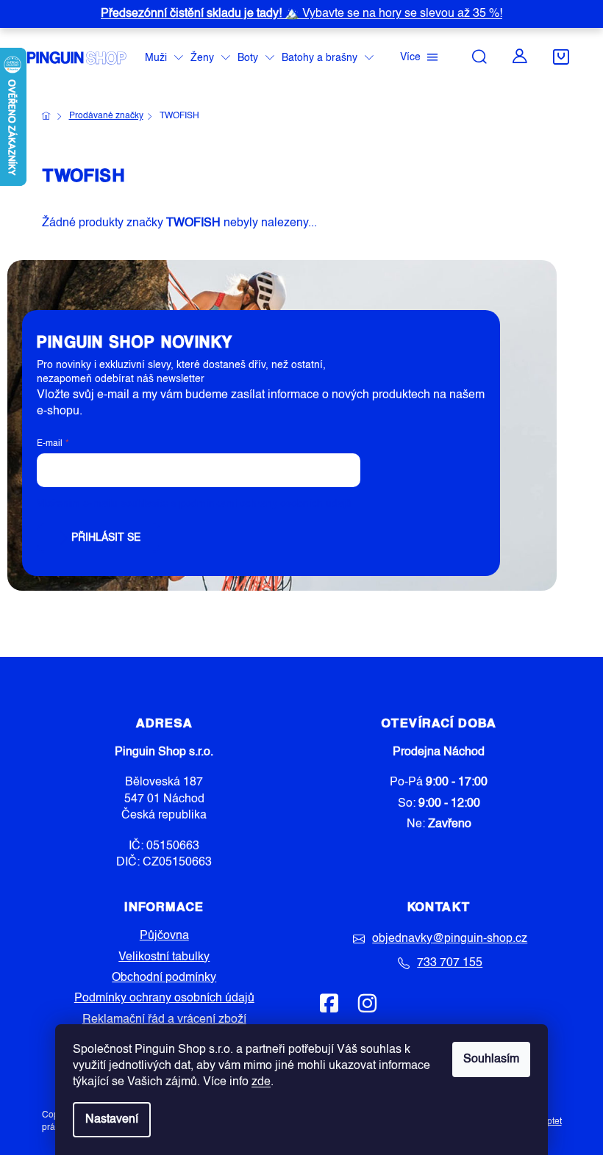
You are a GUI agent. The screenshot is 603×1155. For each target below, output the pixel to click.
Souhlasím (491, 1059)
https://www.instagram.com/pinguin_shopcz (367, 1003)
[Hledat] (479, 56)
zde (261, 1082)
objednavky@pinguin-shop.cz (449, 939)
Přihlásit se (105, 538)
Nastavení (111, 1120)
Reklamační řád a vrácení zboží (164, 1020)
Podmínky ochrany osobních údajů (164, 998)
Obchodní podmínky (164, 978)
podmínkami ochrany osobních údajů (265, 504)
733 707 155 (449, 963)
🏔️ (301, 14)
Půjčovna (164, 936)
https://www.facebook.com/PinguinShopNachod (329, 1003)
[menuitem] (164, 58)
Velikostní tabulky (164, 957)
